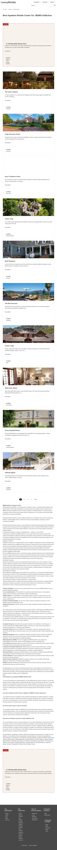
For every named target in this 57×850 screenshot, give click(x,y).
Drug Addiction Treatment (21, 820)
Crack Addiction (12, 736)
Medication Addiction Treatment (21, 824)
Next (35, 499)
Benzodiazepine (40, 734)
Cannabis (46, 734)
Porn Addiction (27, 740)
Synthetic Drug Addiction (13, 744)
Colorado (8, 151)
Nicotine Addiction (39, 739)
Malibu (6, 818)
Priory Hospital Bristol (12, 430)
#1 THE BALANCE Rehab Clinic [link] (16, 44)
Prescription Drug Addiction (38, 740)
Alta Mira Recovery (11, 303)
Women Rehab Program (25, 744)
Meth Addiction (11, 739)
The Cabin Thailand (11, 92)
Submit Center (47, 815)
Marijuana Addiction (32, 737)
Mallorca (7, 813)
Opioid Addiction (7, 740)
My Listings (47, 827)
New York (8, 193)
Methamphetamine (20, 739)
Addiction (10, 9)
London (6, 815)
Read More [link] (7, 51)
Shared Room (34, 819)
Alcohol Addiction (7, 734)
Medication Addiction (42, 737)
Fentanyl (39, 736)
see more (7, 819)
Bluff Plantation (10, 261)
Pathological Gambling (17, 740)
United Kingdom (10, 235)
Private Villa (34, 813)
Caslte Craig (9, 219)
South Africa (9, 405)
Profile (46, 829)
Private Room (34, 818)
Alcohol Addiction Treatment (21, 815)
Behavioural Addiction (29, 734)
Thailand (8, 108)
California (8, 320)
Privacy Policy (24, 845)
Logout (46, 831)
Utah (7, 362)
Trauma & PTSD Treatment (21, 829)
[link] (28, 32)
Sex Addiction (11, 742)
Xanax (33, 744)
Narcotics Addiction (30, 739)
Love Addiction (15, 737)
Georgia (8, 278)
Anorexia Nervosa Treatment (21, 837)
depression (7, 574)
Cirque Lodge (9, 346)
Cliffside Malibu (10, 472)
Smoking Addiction (30, 742)
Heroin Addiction (7, 737)
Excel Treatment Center (12, 176)
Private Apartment (34, 816)
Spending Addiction (40, 742)
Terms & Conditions (33, 845)
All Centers (5, 9)
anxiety (12, 574)
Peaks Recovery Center (12, 134)
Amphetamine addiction (18, 734)
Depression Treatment (21, 833)
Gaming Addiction (46, 736)
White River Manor (11, 388)
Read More (7, 100)
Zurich (6, 816)
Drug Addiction (23, 736)
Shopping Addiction (20, 742)
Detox (17, 736)
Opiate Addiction (49, 739)
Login (45, 813)
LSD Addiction (22, 737)
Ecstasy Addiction (32, 736)
